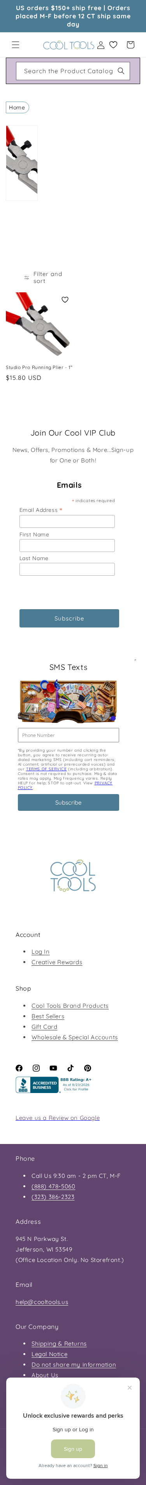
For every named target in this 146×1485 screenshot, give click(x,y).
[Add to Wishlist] (65, 299)
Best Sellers (48, 1016)
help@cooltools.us (42, 1302)
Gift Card (44, 1026)
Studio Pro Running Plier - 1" (39, 367)
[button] (15, 44)
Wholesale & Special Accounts (75, 1037)
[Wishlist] (113, 44)
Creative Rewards (57, 962)
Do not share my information (74, 1364)
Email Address (40, 510)
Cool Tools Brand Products (70, 1005)
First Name (34, 534)
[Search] (121, 70)
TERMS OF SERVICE (46, 768)
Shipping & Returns (59, 1343)
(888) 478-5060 (53, 1186)
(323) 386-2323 (53, 1196)
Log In (41, 951)
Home (17, 107)
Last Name (34, 558)
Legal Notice (49, 1354)
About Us (45, 1375)
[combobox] (73, 71)
